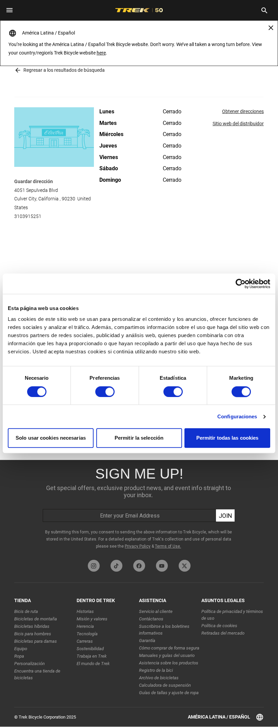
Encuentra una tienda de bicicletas (37, 674)
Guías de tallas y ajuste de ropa (169, 692)
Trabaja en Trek (91, 656)
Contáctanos (151, 618)
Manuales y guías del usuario (167, 655)
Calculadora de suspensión (165, 685)
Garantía (147, 640)
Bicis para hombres (32, 633)
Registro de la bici (156, 670)
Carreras (85, 641)
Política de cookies (219, 625)
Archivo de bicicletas (159, 677)
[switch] (105, 391)
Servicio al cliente (156, 611)
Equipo (20, 648)
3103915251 (27, 216)
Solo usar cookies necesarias (51, 438)
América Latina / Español (219, 717)
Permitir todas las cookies (227, 438)
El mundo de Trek (93, 663)
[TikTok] (116, 566)
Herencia (85, 626)
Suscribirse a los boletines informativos (164, 630)
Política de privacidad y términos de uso (232, 615)
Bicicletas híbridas (31, 626)
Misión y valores (92, 618)
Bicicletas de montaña (35, 618)
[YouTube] (162, 566)
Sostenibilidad (90, 648)
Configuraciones (237, 416)
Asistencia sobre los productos (168, 662)
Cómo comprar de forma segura (169, 648)
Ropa (19, 656)
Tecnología (87, 633)
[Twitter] (185, 566)
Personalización (29, 663)
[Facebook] (139, 566)
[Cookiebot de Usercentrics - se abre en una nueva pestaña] (240, 284)
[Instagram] (94, 566)
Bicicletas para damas (35, 641)
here (101, 53)
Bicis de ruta (26, 611)
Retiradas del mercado (222, 633)
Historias (85, 611)
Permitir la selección (139, 438)
